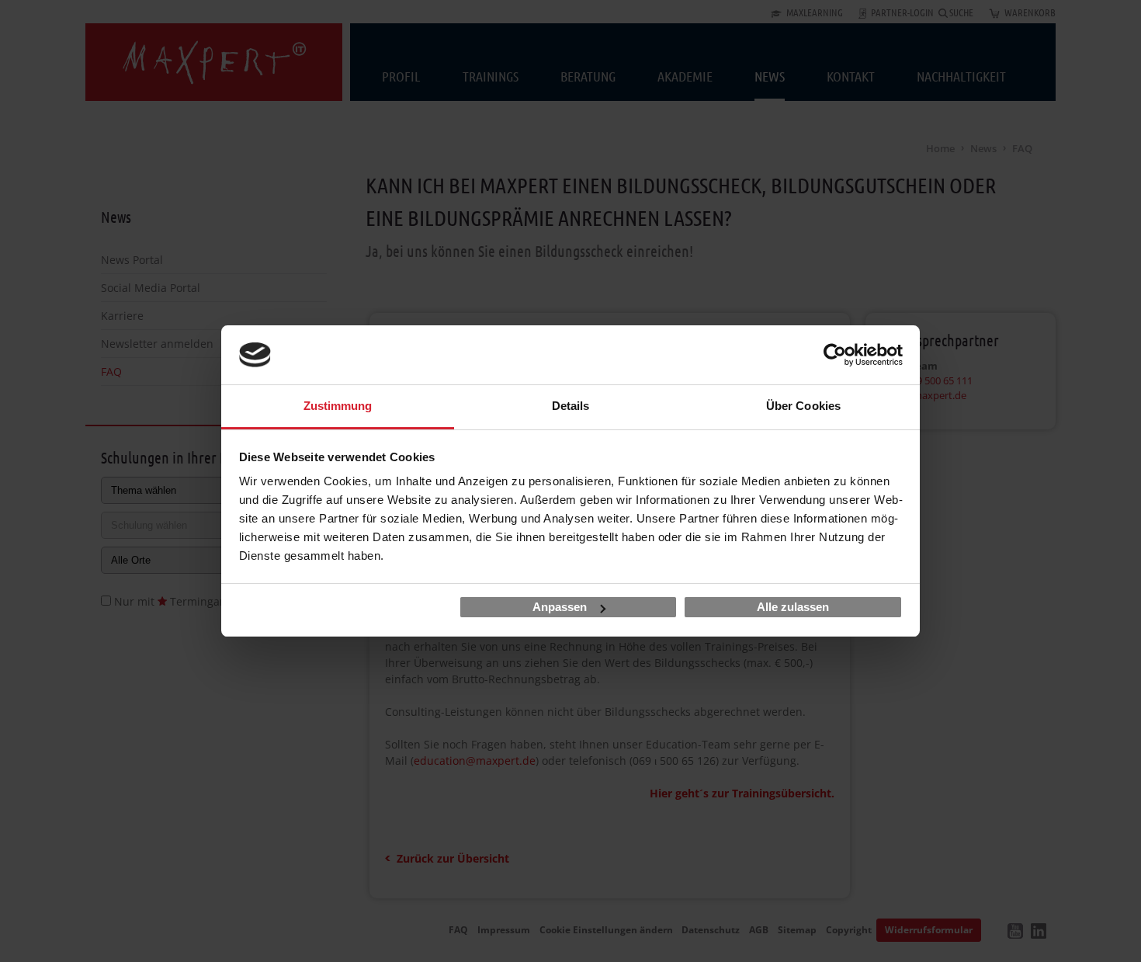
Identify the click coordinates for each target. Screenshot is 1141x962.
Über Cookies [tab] (803, 405)
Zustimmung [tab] (338, 405)
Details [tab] (571, 405)
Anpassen (559, 606)
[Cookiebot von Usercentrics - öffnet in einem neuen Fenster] (835, 354)
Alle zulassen (793, 606)
